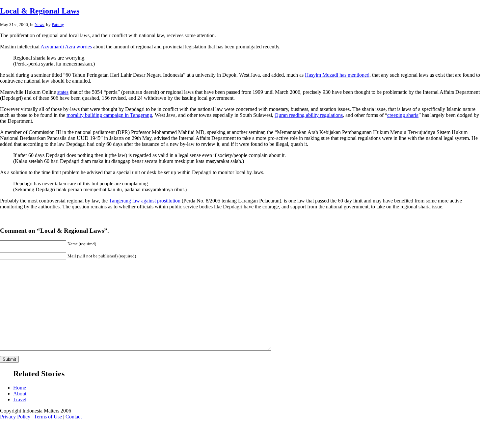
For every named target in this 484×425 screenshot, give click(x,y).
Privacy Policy (15, 416)
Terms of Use (48, 416)
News (39, 24)
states (62, 92)
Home (19, 387)
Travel (19, 399)
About (19, 393)
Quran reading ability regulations (309, 115)
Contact (74, 416)
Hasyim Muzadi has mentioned (337, 75)
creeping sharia (402, 115)
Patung (58, 24)
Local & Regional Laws (39, 11)
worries (84, 46)
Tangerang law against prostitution (144, 200)
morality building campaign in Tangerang (109, 115)
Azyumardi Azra (57, 46)
